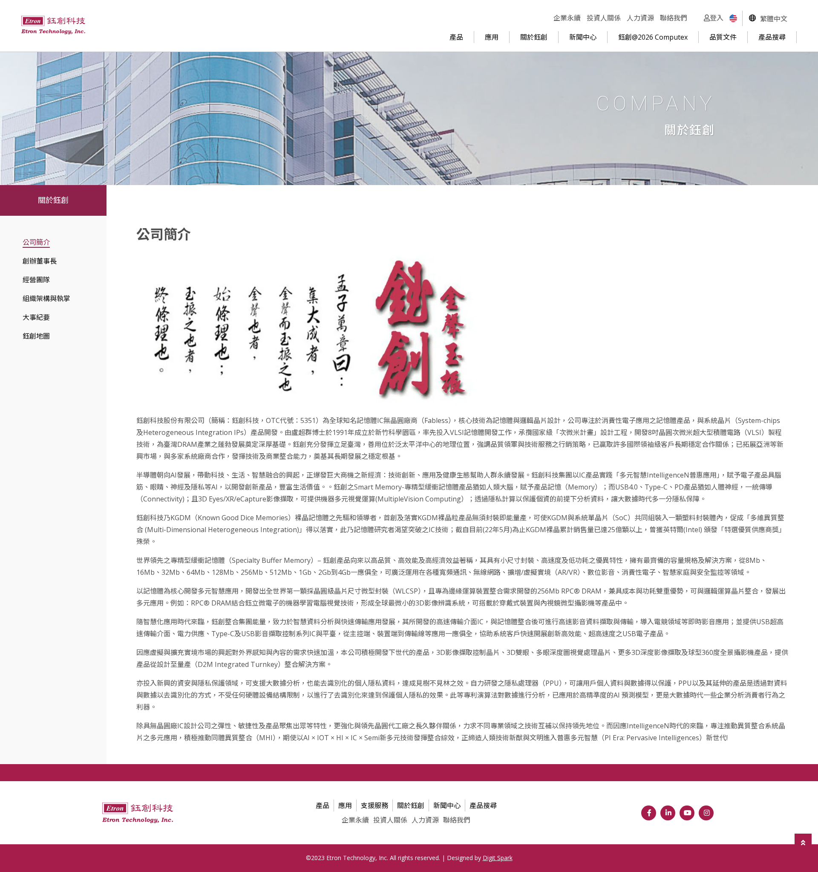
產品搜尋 (772, 37)
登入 (716, 18)
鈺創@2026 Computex (653, 37)
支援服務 (374, 805)
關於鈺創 (533, 37)
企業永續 (567, 18)
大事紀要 (36, 317)
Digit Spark (498, 858)
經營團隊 (36, 279)
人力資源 (640, 18)
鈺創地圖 (36, 336)
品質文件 (723, 37)
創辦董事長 (40, 261)
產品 (456, 37)
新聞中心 (582, 37)
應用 (491, 37)
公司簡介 (36, 242)
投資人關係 (604, 18)
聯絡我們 (673, 18)
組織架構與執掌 (46, 298)
